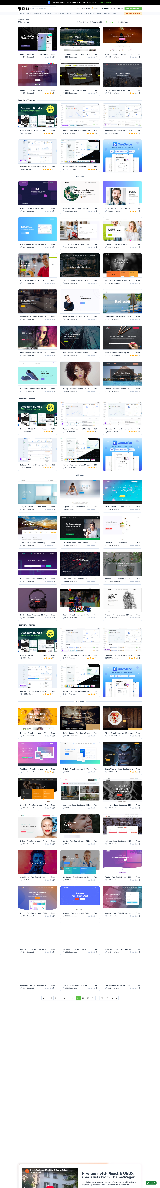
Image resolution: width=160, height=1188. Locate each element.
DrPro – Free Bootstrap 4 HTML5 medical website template (45, 841)
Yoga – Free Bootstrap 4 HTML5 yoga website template (129, 54)
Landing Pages (90, 14)
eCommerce (78, 14)
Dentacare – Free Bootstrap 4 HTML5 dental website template (89, 877)
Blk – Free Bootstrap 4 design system (36, 208)
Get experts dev (133, 8)
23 (88, 998)
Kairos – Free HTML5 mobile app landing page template (43, 54)
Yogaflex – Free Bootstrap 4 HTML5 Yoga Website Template (88, 507)
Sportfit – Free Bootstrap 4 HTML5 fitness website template (46, 805)
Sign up (120, 8)
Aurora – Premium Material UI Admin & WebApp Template (87, 166)
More (114, 14)
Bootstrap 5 (38, 14)
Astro (99, 14)
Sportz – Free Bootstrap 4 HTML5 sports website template (88, 615)
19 (68, 998)
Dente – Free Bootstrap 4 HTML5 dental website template (88, 841)
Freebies (105, 8)
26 (102, 998)
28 (112, 998)
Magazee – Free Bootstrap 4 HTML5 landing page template (88, 949)
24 (93, 998)
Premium (96, 8)
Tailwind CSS (59, 14)
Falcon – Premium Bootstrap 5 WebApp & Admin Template (45, 166)
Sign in (113, 8)
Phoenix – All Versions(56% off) (76, 130)
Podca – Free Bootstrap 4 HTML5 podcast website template (46, 615)
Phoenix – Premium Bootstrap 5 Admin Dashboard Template (130, 130)
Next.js (69, 14)
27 (107, 998)
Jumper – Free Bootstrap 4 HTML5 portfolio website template (46, 90)
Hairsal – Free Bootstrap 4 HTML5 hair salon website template (47, 733)
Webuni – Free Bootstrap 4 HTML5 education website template (132, 352)
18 (64, 998)
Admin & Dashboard (24, 14)
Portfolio (107, 14)
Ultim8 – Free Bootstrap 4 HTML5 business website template (89, 769)
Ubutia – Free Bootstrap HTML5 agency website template (129, 985)
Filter (110, 22)
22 (83, 998)
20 (73, 998)
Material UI (48, 14)
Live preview (49, 48)
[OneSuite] (122, 156)
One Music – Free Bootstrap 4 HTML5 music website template (46, 877)
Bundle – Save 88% (133, 13)
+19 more (80, 177)
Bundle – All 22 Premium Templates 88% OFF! (40, 130)
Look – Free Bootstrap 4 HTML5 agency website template (45, 352)
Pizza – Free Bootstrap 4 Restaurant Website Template (128, 733)
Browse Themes (83, 8)
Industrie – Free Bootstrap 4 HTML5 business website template (132, 805)
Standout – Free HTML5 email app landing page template (87, 543)
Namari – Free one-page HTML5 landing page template (128, 615)
